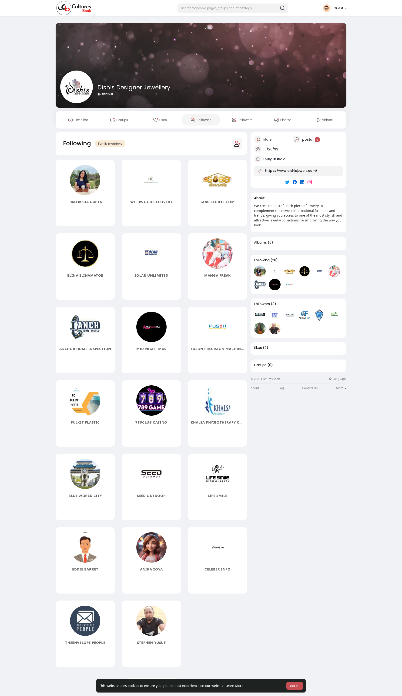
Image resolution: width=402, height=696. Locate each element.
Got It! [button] (294, 685)
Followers (262, 304)
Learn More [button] (234, 685)
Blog (281, 388)
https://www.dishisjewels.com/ (291, 170)
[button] (233, 8)
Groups (260, 365)
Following (262, 260)
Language (339, 378)
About (255, 388)
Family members (110, 144)
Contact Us (310, 388)
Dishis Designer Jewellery (133, 87)
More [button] (340, 388)
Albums (260, 242)
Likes (258, 348)
